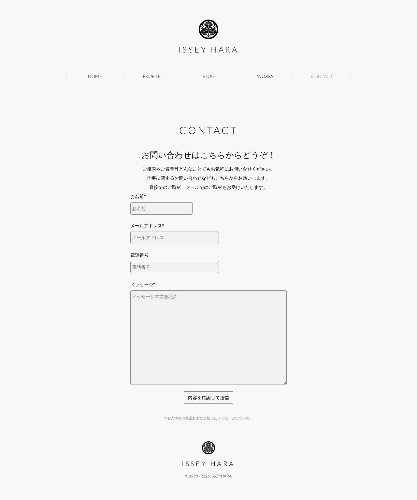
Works (265, 76)
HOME (95, 76)
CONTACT (322, 76)
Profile (152, 76)
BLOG (208, 76)
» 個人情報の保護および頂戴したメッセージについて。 (208, 418)
